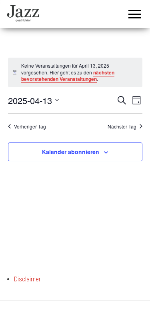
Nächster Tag (122, 126)
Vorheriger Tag (30, 126)
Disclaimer (27, 279)
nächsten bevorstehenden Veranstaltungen (67, 76)
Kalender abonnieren (70, 152)
